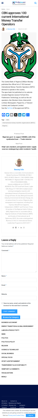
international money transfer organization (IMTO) (19, 123)
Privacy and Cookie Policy (16, 415)
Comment (6, 250)
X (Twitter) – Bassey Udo (9, 405)
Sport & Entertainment (11, 361)
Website (4, 294)
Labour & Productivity (10, 330)
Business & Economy (9, 322)
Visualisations (7, 373)
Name (4, 276)
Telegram (4, 407)
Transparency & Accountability (14, 365)
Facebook (13, 407)
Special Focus (7, 357)
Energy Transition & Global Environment (17, 326)
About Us (4, 401)
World (4, 377)
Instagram (22, 405)
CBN (7, 120)
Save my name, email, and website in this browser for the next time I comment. (17, 304)
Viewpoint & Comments (10, 369)
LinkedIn (21, 407)
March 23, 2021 (22, 29)
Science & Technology (10, 349)
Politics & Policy (8, 342)
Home (3, 9)
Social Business (8, 353)
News (8, 9)
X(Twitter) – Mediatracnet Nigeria (11, 403)
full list (10, 108)
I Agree (30, 415)
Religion (5, 345)
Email (4, 285)
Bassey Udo (11, 29)
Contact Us (13, 401)
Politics (5, 338)
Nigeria (5, 125)
